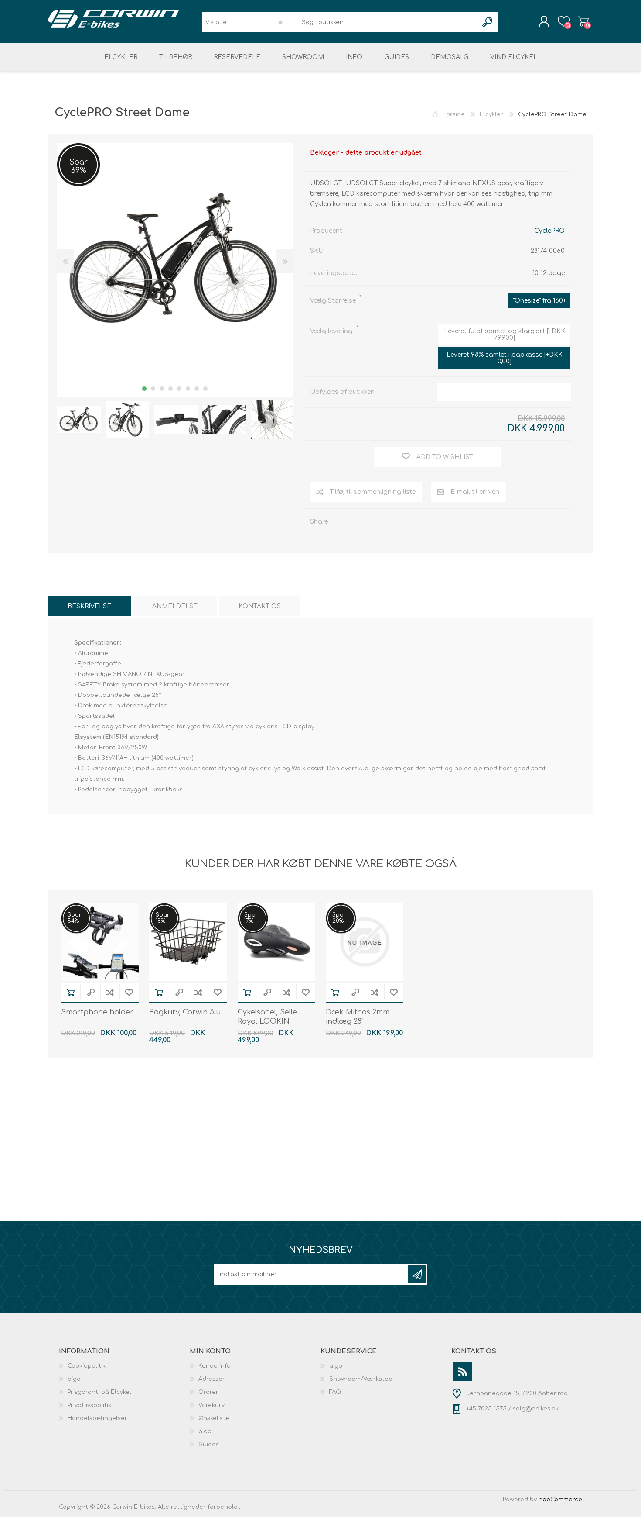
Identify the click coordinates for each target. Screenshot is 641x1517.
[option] (79, 419)
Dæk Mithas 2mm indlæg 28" (357, 1016)
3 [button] (162, 388)
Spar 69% (78, 166)
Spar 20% (339, 918)
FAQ (335, 1392)
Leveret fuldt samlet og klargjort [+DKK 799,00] (504, 334)
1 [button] (144, 388)
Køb (70, 992)
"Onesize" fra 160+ (539, 300)
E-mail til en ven (474, 492)
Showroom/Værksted (360, 1379)
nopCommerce (560, 1499)
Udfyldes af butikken (342, 392)
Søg (488, 22)
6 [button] (188, 388)
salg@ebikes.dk (536, 1409)
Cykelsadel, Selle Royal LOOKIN (267, 1016)
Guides (208, 1444)
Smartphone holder (97, 1012)
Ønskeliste (213, 1418)
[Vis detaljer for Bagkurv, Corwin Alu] (188, 942)
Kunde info (214, 1366)
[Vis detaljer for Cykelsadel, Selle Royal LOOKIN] (277, 942)
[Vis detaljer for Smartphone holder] (100, 942)
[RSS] (462, 1371)
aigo (74, 1379)
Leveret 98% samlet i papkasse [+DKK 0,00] (505, 358)
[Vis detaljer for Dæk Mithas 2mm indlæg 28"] (365, 942)
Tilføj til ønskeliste (129, 992)
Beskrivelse (89, 606)
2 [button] (153, 388)
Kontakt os (260, 606)
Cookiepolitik (87, 1366)
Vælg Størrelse (334, 300)
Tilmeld (417, 1274)
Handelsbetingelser (97, 1418)
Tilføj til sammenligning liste (373, 492)
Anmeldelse (175, 606)
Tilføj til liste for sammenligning (109, 992)
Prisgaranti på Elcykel (99, 1392)
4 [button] (170, 388)
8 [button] (205, 388)
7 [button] (196, 388)
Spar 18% (162, 918)
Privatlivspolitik (89, 1405)
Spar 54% (74, 918)
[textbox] (383, 22)
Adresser (211, 1379)
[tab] (89, 606)
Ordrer (208, 1392)
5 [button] (179, 388)
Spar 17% (251, 918)
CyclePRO (549, 231)
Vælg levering (332, 331)
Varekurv (583, 21)
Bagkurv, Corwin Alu (185, 1012)
